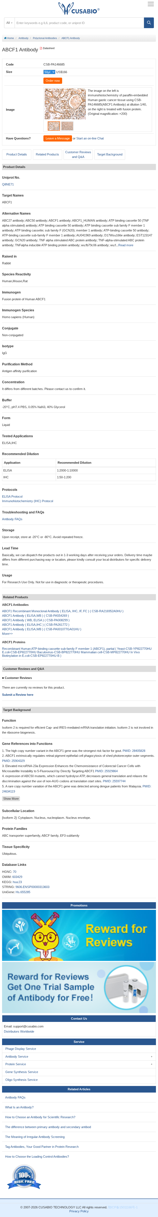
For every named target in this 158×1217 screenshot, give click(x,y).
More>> (7, 633)
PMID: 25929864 (106, 771)
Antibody (23, 38)
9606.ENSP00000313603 (32, 887)
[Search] (149, 22)
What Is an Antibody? (19, 1107)
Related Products (47, 154)
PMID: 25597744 (114, 781)
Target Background (109, 154)
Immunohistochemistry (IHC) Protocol (27, 501)
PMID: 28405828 (134, 750)
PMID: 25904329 (13, 761)
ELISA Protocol (12, 496)
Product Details (16, 154)
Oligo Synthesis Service (21, 1079)
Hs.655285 (23, 892)
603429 (17, 877)
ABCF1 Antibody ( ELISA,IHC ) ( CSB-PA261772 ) (35, 624)
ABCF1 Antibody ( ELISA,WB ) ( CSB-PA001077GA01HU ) (41, 629)
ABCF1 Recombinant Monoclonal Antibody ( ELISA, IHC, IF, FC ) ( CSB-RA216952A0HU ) (62, 611)
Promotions (79, 905)
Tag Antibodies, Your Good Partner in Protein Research (42, 1146)
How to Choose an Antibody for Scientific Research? (40, 1117)
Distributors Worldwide (18, 1031)
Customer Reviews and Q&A (78, 154)
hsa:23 (17, 882)
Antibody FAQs (12, 519)
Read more (125, 245)
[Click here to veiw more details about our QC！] (24, 1176)
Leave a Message (58, 138)
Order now (53, 80)
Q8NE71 (8, 184)
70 (14, 871)
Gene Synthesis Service (21, 1072)
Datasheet (49, 48)
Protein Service (15, 1064)
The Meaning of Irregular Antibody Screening (35, 1137)
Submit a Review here (17, 694)
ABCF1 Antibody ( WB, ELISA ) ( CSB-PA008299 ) (36, 620)
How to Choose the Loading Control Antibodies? (37, 1156)
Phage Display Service (20, 1048)
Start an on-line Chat (90, 138)
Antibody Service (16, 1056)
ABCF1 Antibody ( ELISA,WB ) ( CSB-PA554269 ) (35, 615)
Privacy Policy (79, 1211)
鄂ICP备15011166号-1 (123, 1207)
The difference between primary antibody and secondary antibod (48, 1127)
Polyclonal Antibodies (45, 38)
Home (10, 38)
